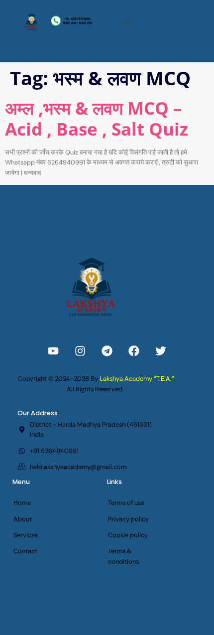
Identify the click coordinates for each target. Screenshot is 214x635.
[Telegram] (107, 350)
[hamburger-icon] (127, 21)
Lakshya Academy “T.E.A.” (137, 378)
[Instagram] (80, 350)
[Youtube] (53, 350)
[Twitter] (160, 350)
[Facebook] (133, 350)
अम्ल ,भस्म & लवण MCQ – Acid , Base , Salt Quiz (96, 118)
